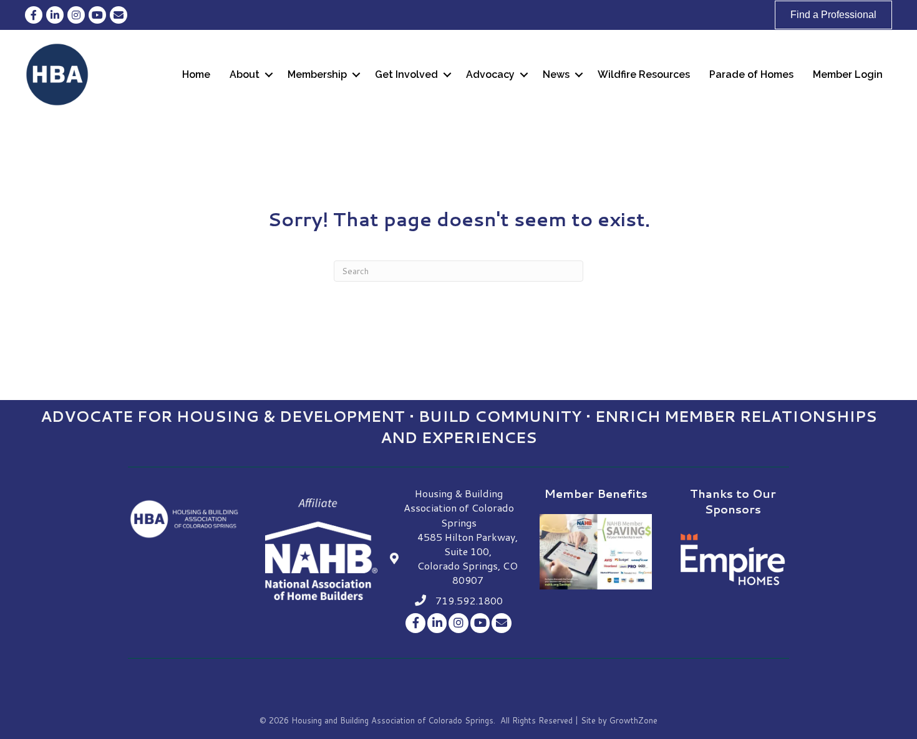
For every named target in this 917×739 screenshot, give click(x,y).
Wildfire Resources (644, 74)
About (245, 74)
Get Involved (406, 74)
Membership (317, 74)
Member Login (848, 74)
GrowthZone (633, 720)
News (556, 74)
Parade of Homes (751, 74)
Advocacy (490, 74)
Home (196, 74)
